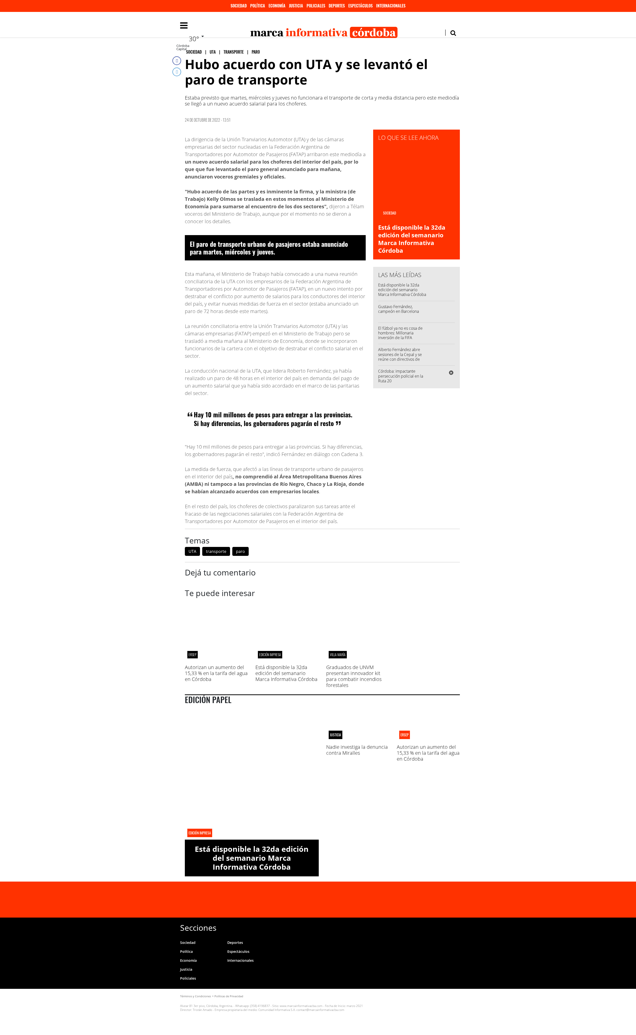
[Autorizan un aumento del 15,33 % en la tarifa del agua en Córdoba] (216, 661)
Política (257, 6)
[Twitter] (176, 72)
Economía (277, 6)
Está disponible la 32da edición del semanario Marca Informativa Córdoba (411, 239)
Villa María (338, 654)
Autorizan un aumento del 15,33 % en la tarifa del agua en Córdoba (216, 673)
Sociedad (239, 6)
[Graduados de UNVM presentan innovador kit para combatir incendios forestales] (357, 661)
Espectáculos (360, 6)
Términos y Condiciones (195, 996)
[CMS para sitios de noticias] (424, 1013)
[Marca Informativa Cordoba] (247, 899)
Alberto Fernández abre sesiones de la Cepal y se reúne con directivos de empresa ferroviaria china (400, 357)
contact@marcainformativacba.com (320, 1010)
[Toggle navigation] (183, 25)
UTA (192, 551)
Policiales (316, 6)
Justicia (296, 6)
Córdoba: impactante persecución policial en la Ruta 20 (400, 375)
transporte (216, 551)
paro (240, 551)
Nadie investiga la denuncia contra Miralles (357, 750)
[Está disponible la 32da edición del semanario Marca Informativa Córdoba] (286, 661)
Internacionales (390, 6)
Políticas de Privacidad (228, 996)
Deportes (337, 6)
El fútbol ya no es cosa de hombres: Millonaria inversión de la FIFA (400, 332)
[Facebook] (176, 60)
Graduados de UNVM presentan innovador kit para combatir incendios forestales (354, 676)
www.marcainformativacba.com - (302, 1006)
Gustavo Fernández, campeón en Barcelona (398, 309)
